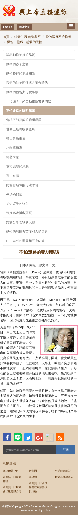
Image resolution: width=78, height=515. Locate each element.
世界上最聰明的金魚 (20, 129)
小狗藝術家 (14, 148)
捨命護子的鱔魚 (17, 203)
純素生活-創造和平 (27, 37)
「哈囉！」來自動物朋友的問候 (28, 101)
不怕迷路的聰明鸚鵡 (20, 110)
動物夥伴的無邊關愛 (20, 73)
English (7, 27)
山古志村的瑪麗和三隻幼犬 (25, 241)
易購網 (33, 477)
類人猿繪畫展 (15, 138)
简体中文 (24, 27)
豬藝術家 (12, 157)
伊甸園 (33, 470)
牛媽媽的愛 (14, 194)
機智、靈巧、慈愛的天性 (24, 42)
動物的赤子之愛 (17, 64)
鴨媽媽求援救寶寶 (19, 213)
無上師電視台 (11, 470)
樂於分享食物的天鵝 (20, 222)
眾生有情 (12, 175)
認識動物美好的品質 (20, 54)
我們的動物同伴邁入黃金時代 (27, 82)
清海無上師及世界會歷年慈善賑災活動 (38, 487)
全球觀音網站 (63, 470)
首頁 (6, 37)
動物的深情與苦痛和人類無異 (27, 231)
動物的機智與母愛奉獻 (22, 92)
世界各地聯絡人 (64, 477)
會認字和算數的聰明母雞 (23, 120)
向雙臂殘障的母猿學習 (22, 185)
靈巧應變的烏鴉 (17, 166)
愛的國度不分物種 (58, 37)
